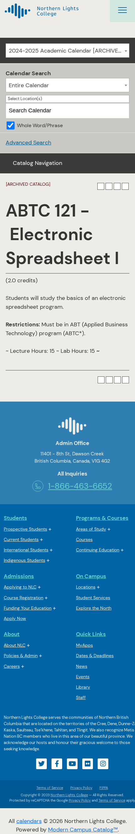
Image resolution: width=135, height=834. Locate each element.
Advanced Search (28, 142)
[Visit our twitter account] (41, 763)
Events (82, 676)
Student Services (93, 597)
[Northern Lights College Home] (72, 428)
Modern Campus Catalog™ (83, 829)
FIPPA (102, 788)
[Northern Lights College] (41, 11)
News (81, 666)
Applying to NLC (20, 587)
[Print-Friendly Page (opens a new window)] (117, 186)
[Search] (122, 111)
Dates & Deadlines (95, 655)
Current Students (21, 539)
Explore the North (93, 608)
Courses (84, 540)
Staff (81, 697)
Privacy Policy (81, 788)
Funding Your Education (27, 608)
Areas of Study (91, 529)
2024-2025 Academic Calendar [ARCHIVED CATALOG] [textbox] (69, 50)
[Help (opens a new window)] (125, 186)
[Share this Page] (108, 186)
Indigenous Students (24, 560)
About (11, 634)
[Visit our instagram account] (103, 763)
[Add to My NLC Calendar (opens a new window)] (100, 186)
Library (83, 687)
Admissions (19, 576)
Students (15, 518)
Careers (12, 666)
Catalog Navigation (37, 163)
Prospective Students (25, 529)
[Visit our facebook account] (56, 763)
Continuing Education (97, 550)
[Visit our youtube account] (72, 763)
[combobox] (67, 50)
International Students (26, 550)
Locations (85, 587)
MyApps (84, 645)
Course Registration (23, 597)
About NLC (14, 645)
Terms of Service (49, 788)
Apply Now (15, 618)
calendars (29, 821)
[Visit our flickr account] (87, 763)
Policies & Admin (21, 655)
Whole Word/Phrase (40, 125)
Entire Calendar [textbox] (29, 85)
